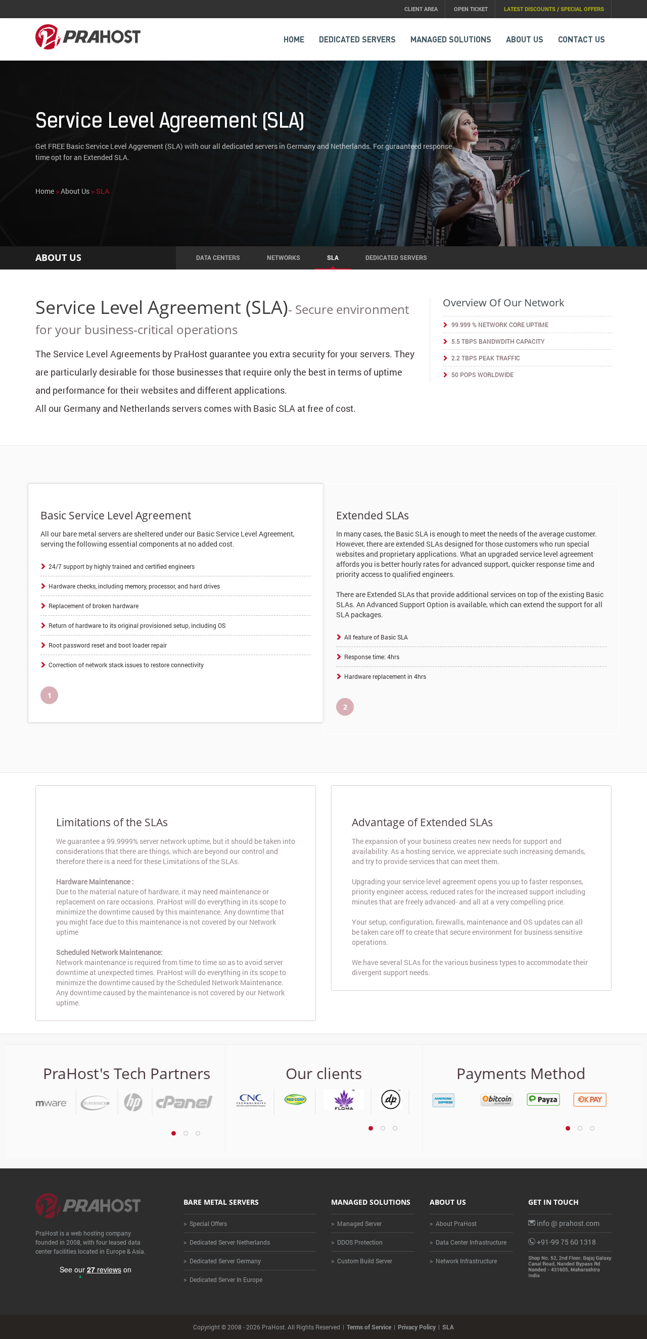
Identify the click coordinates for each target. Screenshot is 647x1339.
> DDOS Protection (357, 1242)
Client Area (421, 9)
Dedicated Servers (396, 257)
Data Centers (218, 257)
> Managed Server (356, 1223)
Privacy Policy (417, 1327)
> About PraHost (453, 1223)
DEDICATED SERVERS (357, 39)
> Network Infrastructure (463, 1261)
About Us (524, 39)
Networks (283, 257)
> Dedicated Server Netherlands (226, 1242)
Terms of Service (369, 1327)
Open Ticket (471, 9)
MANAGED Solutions (450, 39)
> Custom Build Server (361, 1261)
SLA (333, 257)
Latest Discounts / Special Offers (554, 9)
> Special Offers (205, 1223)
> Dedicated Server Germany (222, 1261)
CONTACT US (581, 39)
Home (44, 191)
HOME (294, 39)
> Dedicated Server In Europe (222, 1279)
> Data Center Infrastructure (468, 1242)
